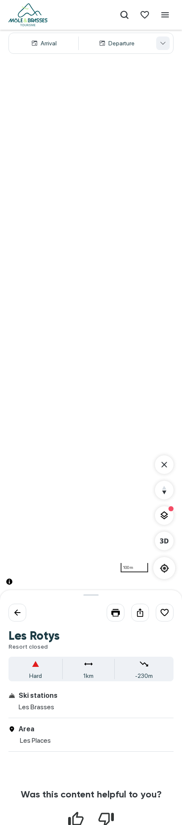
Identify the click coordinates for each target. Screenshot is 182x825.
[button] (91, 43)
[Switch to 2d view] (164, 541)
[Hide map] (164, 464)
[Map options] (164, 515)
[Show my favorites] (144, 15)
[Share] (140, 613)
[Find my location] (164, 568)
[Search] (124, 14)
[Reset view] (164, 490)
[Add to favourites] (165, 613)
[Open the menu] (165, 14)
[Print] (115, 613)
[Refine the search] (163, 43)
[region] (91, 314)
